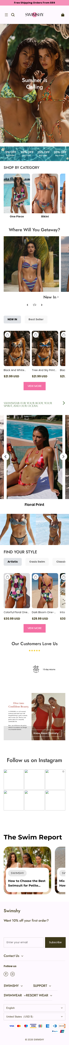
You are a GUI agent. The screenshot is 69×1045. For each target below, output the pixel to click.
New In (49, 297)
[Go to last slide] (5, 456)
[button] (6, 14)
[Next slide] (63, 456)
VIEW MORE (35, 386)
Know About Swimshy (46, 733)
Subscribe (55, 942)
